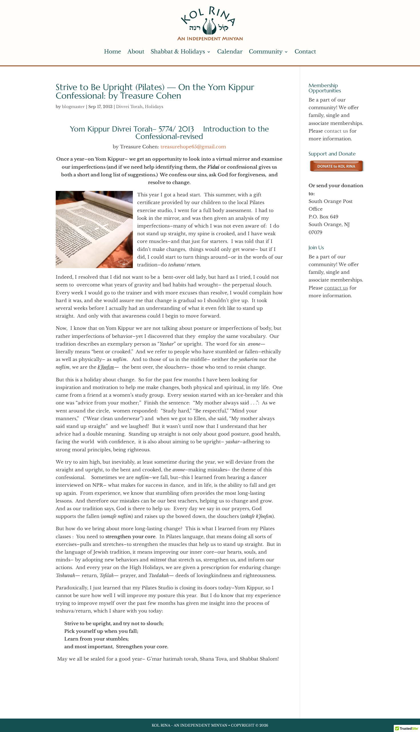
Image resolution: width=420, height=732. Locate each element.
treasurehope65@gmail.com (193, 146)
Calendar (230, 51)
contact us (336, 131)
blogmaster (73, 106)
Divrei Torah (129, 106)
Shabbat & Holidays (178, 51)
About (135, 51)
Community (266, 51)
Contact (305, 51)
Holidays (154, 106)
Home (112, 51)
